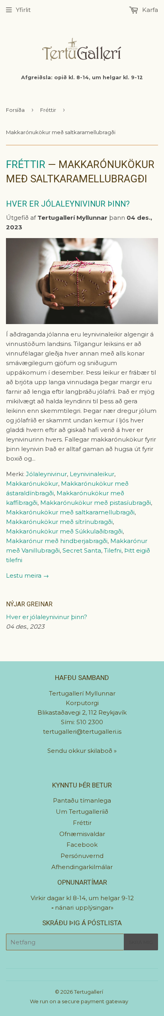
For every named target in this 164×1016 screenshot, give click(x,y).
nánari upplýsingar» (84, 907)
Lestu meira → (27, 575)
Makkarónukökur (32, 483)
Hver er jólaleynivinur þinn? (68, 204)
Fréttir (48, 110)
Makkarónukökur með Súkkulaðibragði (64, 531)
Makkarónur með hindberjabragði (56, 541)
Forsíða (15, 110)
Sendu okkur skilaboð (80, 750)
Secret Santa (81, 550)
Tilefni (112, 550)
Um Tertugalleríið (82, 811)
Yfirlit (23, 10)
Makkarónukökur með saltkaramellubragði (70, 512)
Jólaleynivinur (46, 474)
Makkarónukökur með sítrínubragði (59, 522)
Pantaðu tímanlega (82, 800)
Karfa (149, 10)
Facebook (82, 844)
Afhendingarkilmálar (82, 867)
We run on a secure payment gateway (79, 1001)
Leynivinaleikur (92, 474)
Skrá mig (141, 942)
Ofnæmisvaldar (82, 834)
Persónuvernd (82, 856)
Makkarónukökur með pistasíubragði (95, 502)
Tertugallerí (88, 992)
